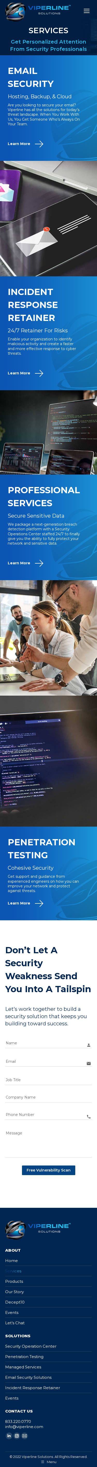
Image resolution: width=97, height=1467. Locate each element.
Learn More (19, 143)
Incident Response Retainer (32, 1387)
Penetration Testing (24, 1356)
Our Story (14, 1291)
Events (11, 1312)
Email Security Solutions (28, 1377)
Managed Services (23, 1367)
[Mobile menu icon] (86, 11)
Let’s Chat (15, 1322)
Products (14, 1281)
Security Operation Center (30, 1346)
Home (11, 1260)
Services (13, 1271)
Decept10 (15, 1302)
